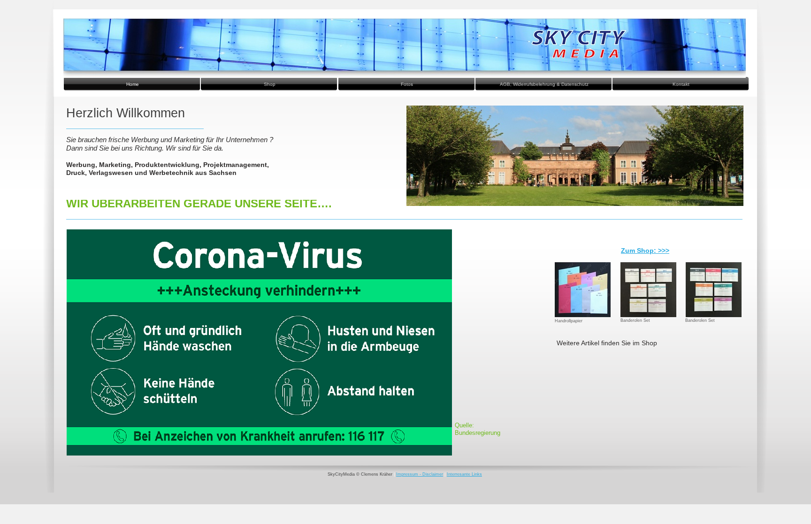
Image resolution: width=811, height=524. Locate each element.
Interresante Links (464, 474)
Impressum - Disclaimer (419, 474)
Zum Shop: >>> (645, 250)
